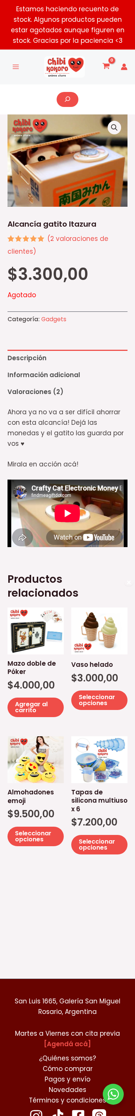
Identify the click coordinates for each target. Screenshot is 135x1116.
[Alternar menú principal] (16, 67)
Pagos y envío (67, 1079)
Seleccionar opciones (97, 700)
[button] (114, 127)
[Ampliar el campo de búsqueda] (67, 99)
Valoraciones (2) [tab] (35, 391)
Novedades (67, 1089)
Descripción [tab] (27, 357)
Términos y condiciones (67, 1100)
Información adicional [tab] (44, 374)
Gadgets (53, 319)
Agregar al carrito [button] (31, 707)
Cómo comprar (68, 1068)
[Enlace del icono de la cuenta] (124, 66)
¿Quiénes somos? (67, 1058)
